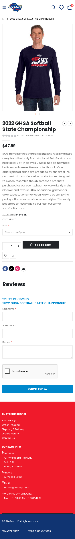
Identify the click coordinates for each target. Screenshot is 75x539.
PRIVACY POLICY (10, 531)
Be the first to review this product (35, 135)
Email (23, 269)
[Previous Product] (64, 123)
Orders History (10, 433)
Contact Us (8, 438)
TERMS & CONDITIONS (39, 531)
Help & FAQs (9, 420)
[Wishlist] (61, 7)
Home (3, 19)
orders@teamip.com (16, 487)
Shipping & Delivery (13, 429)
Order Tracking (11, 425)
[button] (36, 114)
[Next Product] (70, 123)
